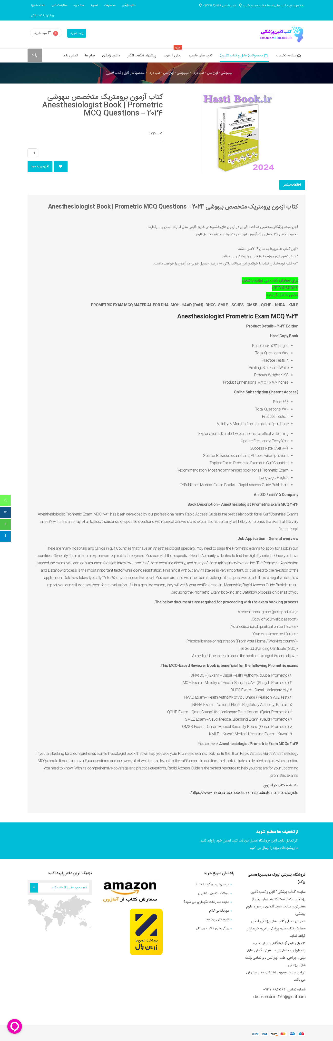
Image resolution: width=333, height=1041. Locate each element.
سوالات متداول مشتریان (213, 893)
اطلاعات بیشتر (292, 185)
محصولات (110, 5)
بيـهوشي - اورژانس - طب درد (169, 73)
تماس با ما (70, 56)
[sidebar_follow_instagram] (5, 512)
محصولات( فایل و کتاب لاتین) (241, 56)
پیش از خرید (173, 54)
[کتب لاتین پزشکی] (281, 34)
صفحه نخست (286, 56)
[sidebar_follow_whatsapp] (5, 524)
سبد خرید (78, 5)
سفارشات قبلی (59, 5)
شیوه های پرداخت (217, 920)
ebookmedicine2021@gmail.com (279, 997)
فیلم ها (90, 56)
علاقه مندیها (38, 5)
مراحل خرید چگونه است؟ (212, 884)
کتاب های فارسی (201, 56)
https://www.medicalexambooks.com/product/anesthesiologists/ (244, 793)
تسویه (94, 5)
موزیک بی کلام (219, 911)
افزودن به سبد (40, 166)
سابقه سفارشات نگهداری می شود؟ (206, 902)
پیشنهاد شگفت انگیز (42, 15)
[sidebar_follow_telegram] (5, 536)
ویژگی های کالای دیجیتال (212, 928)
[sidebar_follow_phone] (5, 500)
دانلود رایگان (129, 5)
